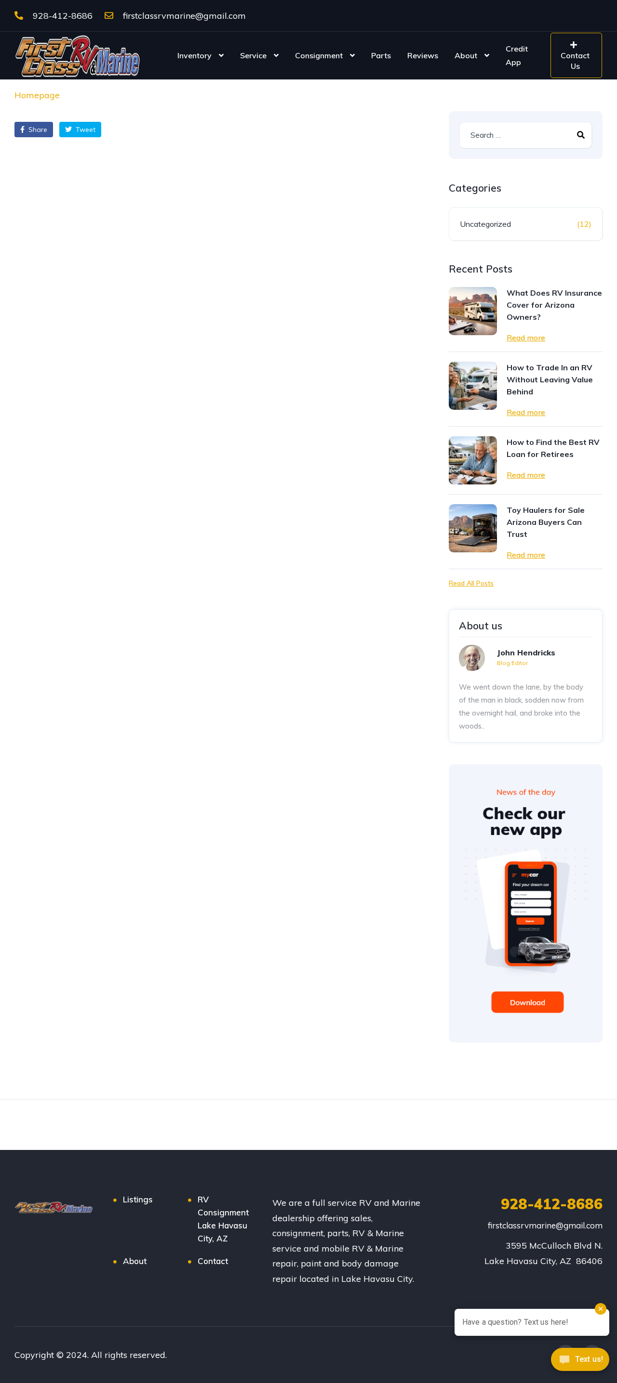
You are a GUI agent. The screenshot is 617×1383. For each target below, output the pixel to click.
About (466, 55)
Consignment (319, 55)
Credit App (517, 55)
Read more (526, 337)
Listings (138, 1199)
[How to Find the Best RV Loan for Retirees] (473, 460)
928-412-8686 (61, 15)
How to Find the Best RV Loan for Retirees (553, 448)
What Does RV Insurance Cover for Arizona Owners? (554, 305)
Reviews (422, 55)
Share (37, 129)
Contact (213, 1261)
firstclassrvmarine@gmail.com (183, 15)
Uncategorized (485, 224)
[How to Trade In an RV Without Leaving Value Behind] (473, 386)
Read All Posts (471, 583)
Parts (381, 55)
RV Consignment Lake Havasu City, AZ (223, 1218)
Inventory (194, 55)
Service (253, 55)
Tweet (84, 129)
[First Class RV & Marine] (78, 55)
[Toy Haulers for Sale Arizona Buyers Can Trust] (473, 528)
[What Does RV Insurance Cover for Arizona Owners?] (473, 311)
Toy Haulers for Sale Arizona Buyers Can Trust (546, 522)
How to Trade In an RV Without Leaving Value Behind (550, 379)
